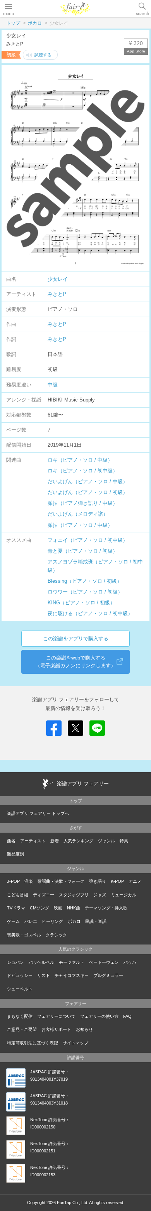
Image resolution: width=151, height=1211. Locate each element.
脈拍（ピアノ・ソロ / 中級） (80, 525)
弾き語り (97, 881)
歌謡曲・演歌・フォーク (61, 881)
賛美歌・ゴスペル (24, 935)
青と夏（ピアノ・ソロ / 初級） (83, 551)
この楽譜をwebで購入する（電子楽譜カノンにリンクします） (75, 661)
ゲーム (13, 921)
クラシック (56, 935)
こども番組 (17, 894)
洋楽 (28, 881)
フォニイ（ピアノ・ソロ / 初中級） (88, 540)
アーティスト (33, 840)
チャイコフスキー (72, 975)
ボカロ (35, 23)
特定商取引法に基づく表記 (32, 1043)
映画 (58, 908)
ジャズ (99, 894)
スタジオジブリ (74, 894)
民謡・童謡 (95, 921)
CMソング (39, 908)
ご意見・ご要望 (22, 1029)
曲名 (11, 840)
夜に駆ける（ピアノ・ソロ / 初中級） (90, 613)
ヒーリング (52, 921)
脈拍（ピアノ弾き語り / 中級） (83, 503)
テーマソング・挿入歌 (106, 908)
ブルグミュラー (108, 975)
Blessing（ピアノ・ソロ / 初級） (85, 581)
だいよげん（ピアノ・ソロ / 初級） (88, 492)
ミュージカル (123, 894)
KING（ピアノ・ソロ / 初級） (81, 603)
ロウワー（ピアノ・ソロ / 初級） (85, 592)
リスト (43, 975)
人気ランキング (78, 840)
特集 (124, 840)
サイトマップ (75, 1043)
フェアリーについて (56, 1016)
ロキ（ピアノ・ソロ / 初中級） (83, 471)
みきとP (57, 294)
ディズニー (43, 894)
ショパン (15, 962)
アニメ (135, 881)
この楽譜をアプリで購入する (75, 638)
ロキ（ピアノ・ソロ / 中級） (80, 460)
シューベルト (20, 989)
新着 (54, 840)
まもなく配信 (20, 1016)
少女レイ (58, 279)
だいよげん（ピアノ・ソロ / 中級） (88, 481)
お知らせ (84, 1029)
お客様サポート (56, 1029)
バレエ (30, 921)
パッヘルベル (41, 962)
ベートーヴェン (104, 962)
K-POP (117, 881)
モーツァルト (71, 962)
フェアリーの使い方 (99, 1016)
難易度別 (15, 854)
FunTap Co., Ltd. (72, 1202)
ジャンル (106, 840)
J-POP (13, 881)
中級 (53, 385)
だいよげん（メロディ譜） (78, 514)
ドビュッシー (20, 975)
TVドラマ (16, 908)
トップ (13, 23)
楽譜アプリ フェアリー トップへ (38, 813)
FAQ (127, 1016)
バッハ (130, 962)
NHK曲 (73, 908)
